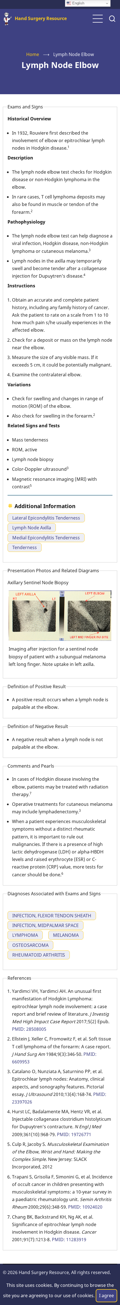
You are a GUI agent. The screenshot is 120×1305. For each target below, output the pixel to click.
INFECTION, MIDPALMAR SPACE (45, 925)
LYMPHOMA (25, 935)
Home (32, 54)
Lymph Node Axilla (31, 528)
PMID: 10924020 (85, 1207)
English (77, 3)
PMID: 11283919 (69, 1239)
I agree (106, 1295)
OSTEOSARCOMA (30, 945)
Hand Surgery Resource (41, 18)
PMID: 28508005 (29, 1029)
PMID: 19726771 (74, 1134)
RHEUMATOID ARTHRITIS (38, 955)
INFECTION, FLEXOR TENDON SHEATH (51, 916)
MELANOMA (66, 935)
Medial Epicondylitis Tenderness (46, 538)
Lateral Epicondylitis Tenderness (46, 518)
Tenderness (24, 547)
